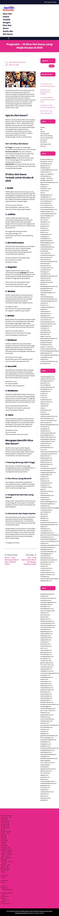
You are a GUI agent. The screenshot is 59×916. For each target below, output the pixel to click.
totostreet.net (44, 642)
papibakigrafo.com (46, 326)
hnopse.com (44, 566)
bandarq (3, 851)
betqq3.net (43, 309)
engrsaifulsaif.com (46, 669)
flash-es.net (44, 514)
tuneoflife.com (44, 576)
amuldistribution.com (47, 656)
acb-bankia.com (45, 512)
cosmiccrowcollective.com (48, 420)
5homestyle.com (45, 363)
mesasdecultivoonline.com (48, 454)
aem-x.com (44, 648)
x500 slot (8, 833)
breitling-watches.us (46, 180)
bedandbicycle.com (46, 686)
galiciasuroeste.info (46, 241)
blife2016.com (44, 733)
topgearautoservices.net (47, 769)
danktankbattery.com (47, 495)
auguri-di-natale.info (46, 174)
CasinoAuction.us (45, 313)
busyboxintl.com (45, 431)
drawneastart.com (46, 694)
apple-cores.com (45, 336)
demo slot (4, 837)
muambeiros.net (45, 270)
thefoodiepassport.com (47, 322)
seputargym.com (45, 636)
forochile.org (44, 251)
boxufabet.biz (44, 767)
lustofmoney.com (45, 570)
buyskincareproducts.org (48, 349)
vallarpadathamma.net (47, 441)
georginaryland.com (46, 288)
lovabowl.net (44, 596)
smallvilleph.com (45, 238)
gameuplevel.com (46, 652)
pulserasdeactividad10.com (48, 338)
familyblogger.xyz (45, 706)
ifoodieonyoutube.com (47, 621)
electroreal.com (45, 615)
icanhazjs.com (44, 328)
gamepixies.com (45, 692)
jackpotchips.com (45, 700)
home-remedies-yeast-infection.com (47, 612)
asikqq (42, 127)
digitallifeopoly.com (46, 631)
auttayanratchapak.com (48, 433)
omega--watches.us (46, 178)
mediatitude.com (45, 197)
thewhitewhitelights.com (47, 293)
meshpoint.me (44, 427)
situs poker (43, 142)
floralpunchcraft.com (46, 491)
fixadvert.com (44, 184)
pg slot (3, 833)
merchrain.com (45, 788)
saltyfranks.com (45, 222)
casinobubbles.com (46, 634)
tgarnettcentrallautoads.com (49, 182)
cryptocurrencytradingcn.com (49, 541)
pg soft (3, 830)
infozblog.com (44, 272)
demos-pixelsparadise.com (46, 194)
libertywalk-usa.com (46, 161)
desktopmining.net (46, 343)
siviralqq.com (44, 520)
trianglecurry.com (45, 744)
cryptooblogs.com (46, 650)
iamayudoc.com (45, 675)
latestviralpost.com (46, 458)
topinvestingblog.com (47, 216)
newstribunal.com (45, 600)
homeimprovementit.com (48, 598)
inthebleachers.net (46, 345)
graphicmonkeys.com (47, 690)
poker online (4, 819)
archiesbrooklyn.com (46, 268)
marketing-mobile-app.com (46, 488)
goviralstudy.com (45, 332)
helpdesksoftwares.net (47, 594)
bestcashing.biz (45, 263)
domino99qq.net (45, 385)
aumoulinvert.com (46, 320)
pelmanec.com (45, 383)
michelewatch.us (45, 176)
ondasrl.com (44, 731)
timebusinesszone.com (47, 572)
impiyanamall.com (46, 638)
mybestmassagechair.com (48, 301)
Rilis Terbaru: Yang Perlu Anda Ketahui (46, 112)
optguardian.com (45, 640)
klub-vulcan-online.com (47, 711)
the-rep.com (44, 220)
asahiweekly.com (45, 681)
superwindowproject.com (48, 324)
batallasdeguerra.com (47, 243)
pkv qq (10, 861)
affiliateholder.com (46, 581)
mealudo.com (44, 497)
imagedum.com (45, 746)
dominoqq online (45, 144)
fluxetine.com (44, 305)
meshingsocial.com (46, 483)
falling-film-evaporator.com (45, 528)
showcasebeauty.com (47, 207)
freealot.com (44, 679)
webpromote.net (45, 278)
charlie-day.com (45, 499)
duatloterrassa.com (46, 721)
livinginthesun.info (45, 410)
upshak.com (44, 516)
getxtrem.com (44, 479)
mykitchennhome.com (47, 318)
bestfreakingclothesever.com (49, 524)
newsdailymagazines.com (48, 602)
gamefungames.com (46, 663)
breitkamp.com (45, 713)
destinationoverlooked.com (48, 560)
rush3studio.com (45, 391)
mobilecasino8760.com (47, 307)
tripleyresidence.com (46, 715)
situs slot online (5, 868)
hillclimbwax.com (45, 564)
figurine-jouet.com (46, 771)
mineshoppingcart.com (47, 623)
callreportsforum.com (47, 792)
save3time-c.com (45, 189)
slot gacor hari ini (6, 831)
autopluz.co (44, 186)
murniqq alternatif (7, 889)
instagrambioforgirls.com (48, 472)
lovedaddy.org (44, 506)
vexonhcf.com (44, 191)
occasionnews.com (46, 568)
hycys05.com (44, 466)
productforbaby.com (46, 447)
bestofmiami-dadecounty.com (45, 618)
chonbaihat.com (45, 274)
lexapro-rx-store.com (47, 347)
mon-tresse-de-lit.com (47, 763)
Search (45, 61)
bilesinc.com (44, 232)
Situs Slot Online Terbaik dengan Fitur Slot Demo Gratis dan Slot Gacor (8, 23)
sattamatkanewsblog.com (48, 539)
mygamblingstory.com (47, 377)
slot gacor (4, 838)
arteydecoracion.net (46, 282)
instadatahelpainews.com (48, 783)
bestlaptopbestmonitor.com (49, 286)
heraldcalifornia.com (46, 688)
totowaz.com (44, 543)
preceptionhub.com (46, 604)
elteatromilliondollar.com (48, 437)
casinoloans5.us (45, 311)
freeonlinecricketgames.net (48, 261)
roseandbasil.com (45, 290)
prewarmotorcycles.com (47, 199)
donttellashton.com (46, 389)
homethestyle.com (46, 654)
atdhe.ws (43, 295)
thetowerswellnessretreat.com (49, 748)
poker (10, 817)
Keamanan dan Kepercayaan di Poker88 (45, 92)
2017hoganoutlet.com (47, 381)
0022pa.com (44, 228)
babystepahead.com (46, 558)
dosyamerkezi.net (45, 203)
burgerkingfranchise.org (47, 439)
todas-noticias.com (46, 402)
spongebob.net (45, 429)
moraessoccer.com (46, 249)
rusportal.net (44, 406)
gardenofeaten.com (46, 464)
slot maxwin (4, 840)
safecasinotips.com (46, 698)
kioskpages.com (45, 742)
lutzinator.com (44, 729)
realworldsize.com (45, 443)
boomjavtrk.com (45, 798)
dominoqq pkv (44, 134)
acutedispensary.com (47, 537)
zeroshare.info (44, 230)
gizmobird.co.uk (45, 166)
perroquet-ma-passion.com (45, 778)
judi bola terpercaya (4, 887)
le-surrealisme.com (46, 205)
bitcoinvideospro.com (47, 418)
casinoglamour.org (46, 357)
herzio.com (43, 395)
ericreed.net (44, 303)
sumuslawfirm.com (46, 531)
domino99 (8, 858)
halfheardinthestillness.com (48, 299)
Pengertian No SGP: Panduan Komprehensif (47, 106)
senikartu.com (44, 404)
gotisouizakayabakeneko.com (49, 425)
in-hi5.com (43, 398)
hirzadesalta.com (45, 629)
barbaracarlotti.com (46, 340)
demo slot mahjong (46, 136)
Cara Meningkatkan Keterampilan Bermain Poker (47, 100)
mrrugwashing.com (46, 510)
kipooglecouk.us (45, 316)
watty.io (42, 408)
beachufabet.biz (45, 760)
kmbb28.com (44, 790)
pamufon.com (44, 723)
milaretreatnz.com (46, 234)
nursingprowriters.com (47, 533)
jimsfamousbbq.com (46, 159)
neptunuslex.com (45, 172)
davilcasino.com (45, 644)
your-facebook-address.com (45, 774)
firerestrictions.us (45, 266)
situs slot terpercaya (46, 138)
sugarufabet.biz (45, 765)
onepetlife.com (45, 756)
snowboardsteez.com (47, 470)
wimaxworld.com (45, 259)
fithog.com (43, 284)
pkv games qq (5, 821)
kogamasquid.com (46, 353)
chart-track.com (45, 253)
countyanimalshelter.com (48, 552)
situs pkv (43, 146)
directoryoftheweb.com (47, 387)
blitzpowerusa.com (46, 462)
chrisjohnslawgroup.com (48, 708)
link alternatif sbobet (5, 871)
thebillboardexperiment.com (49, 758)
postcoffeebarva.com (47, 435)
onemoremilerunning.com (48, 468)
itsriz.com (43, 412)
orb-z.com (43, 450)
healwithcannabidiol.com (48, 740)
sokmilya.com (44, 794)
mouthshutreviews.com (47, 627)
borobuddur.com (45, 658)
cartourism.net (44, 334)
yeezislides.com (45, 606)
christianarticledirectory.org (48, 361)
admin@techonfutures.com (17, 62)
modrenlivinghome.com (47, 781)
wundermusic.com (46, 661)
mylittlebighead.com (46, 677)
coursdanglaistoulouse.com (49, 170)
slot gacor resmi (6, 847)
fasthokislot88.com (46, 696)
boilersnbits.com (45, 456)
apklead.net (44, 800)
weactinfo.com (45, 481)
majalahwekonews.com (47, 379)
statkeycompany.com (47, 211)
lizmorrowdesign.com (47, 738)
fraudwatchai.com (46, 646)
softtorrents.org (45, 717)
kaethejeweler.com (46, 752)
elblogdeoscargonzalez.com (49, 276)
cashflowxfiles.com (46, 474)
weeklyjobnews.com (46, 549)
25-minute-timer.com (47, 665)
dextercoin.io (44, 359)
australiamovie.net (46, 164)
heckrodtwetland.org (46, 297)
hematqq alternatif (6, 893)
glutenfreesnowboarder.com (49, 736)
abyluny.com (44, 796)
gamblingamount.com (47, 562)
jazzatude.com (44, 226)
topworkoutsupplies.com (48, 625)
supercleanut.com (46, 683)
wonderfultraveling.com (47, 255)
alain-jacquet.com (46, 422)
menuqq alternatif (6, 815)
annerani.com (44, 224)
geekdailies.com (45, 785)
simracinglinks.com (46, 201)
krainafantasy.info (45, 400)
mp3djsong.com (45, 168)
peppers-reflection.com (47, 574)
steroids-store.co (45, 280)
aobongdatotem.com (47, 609)
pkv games (43, 140)
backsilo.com (44, 518)
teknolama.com (45, 445)
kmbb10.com (44, 477)
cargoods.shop (45, 414)
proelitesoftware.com (46, 702)
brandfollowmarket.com (47, 547)
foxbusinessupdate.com (47, 504)
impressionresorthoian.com (48, 522)
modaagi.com (44, 236)
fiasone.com (44, 493)
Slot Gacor (16, 543)
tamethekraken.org (46, 727)
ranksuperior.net (45, 556)
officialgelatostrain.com (47, 750)
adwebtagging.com (46, 554)
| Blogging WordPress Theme (23, 913)
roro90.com (43, 393)
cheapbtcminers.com (47, 671)
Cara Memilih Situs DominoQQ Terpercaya (47, 85)
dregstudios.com (45, 245)
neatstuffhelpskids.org (47, 247)
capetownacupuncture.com (49, 416)
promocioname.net (46, 257)
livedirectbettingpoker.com (48, 502)
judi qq (42, 131)
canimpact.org (45, 330)
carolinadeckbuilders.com (48, 214)
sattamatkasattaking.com (48, 754)
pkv (41, 129)
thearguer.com (45, 485)
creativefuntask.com (46, 667)
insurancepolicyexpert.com (48, 209)
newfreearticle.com (46, 460)
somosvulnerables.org (47, 719)
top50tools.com (45, 218)
